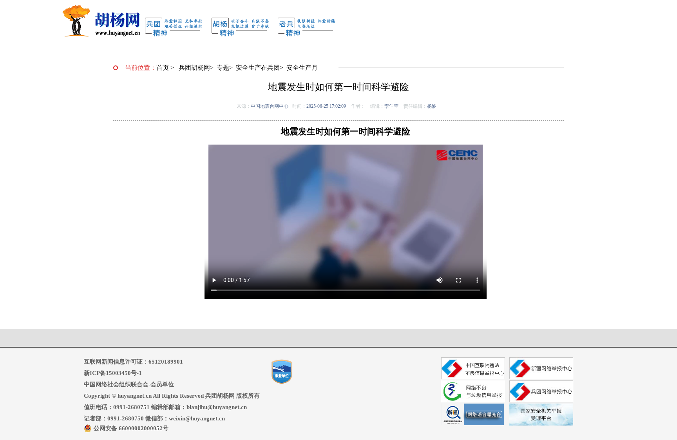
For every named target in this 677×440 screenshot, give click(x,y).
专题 (223, 67)
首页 (162, 67)
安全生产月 (302, 67)
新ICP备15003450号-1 (113, 373)
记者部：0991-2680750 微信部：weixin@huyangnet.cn (154, 418)
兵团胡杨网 (194, 67)
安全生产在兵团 (258, 67)
